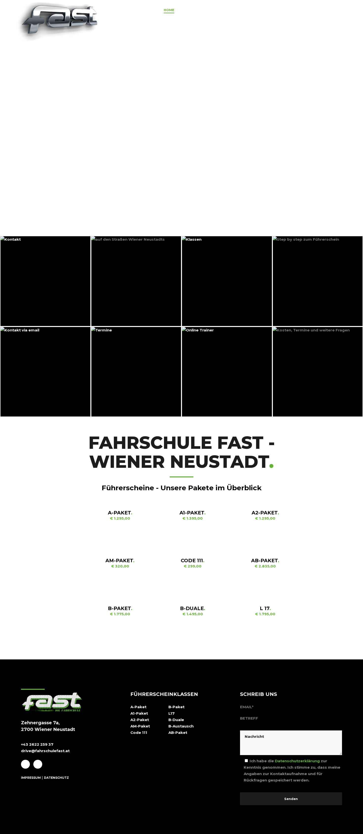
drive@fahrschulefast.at (45, 750)
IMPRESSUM (31, 778)
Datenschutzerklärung (297, 761)
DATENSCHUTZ (56, 778)
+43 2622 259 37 (37, 744)
